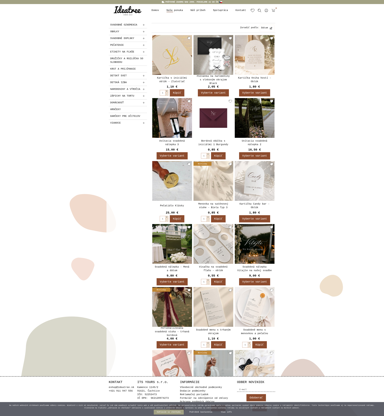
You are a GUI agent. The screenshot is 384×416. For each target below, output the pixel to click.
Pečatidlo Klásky (172, 205)
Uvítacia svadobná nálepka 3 (172, 143)
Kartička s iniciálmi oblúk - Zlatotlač (172, 80)
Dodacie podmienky (193, 391)
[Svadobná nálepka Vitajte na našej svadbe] (254, 244)
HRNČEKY (115, 109)
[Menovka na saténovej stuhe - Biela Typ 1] (213, 370)
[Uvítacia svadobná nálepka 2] (254, 118)
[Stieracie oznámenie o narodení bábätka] (172, 370)
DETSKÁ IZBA (118, 82)
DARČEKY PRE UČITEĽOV (125, 116)
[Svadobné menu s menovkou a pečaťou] (254, 307)
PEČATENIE (117, 45)
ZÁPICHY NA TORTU (122, 96)
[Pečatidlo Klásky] (172, 181)
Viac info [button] (226, 412)
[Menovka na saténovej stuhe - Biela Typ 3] (213, 181)
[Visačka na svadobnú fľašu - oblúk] (213, 244)
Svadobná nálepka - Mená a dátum (172, 269)
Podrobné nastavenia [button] (200, 412)
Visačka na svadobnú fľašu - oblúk (213, 269)
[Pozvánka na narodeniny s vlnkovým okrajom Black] (213, 55)
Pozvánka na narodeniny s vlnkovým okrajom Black (213, 80)
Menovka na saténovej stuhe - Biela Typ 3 (213, 206)
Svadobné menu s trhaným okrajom (213, 332)
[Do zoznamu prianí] (189, 38)
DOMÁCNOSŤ (117, 102)
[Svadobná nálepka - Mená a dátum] (172, 244)
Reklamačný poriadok (194, 394)
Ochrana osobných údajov (197, 401)
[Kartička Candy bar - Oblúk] (254, 181)
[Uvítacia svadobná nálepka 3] (172, 118)
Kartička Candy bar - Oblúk (255, 206)
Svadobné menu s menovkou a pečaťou (254, 332)
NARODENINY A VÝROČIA (125, 89)
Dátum (264, 28)
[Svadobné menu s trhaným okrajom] (213, 307)
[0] (272, 13)
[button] (266, 10)
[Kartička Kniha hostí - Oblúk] (254, 55)
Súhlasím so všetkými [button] (169, 412)
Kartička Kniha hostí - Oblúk (254, 80)
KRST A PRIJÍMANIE (123, 69)
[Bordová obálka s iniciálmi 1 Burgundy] (213, 118)
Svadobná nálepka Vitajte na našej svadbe (254, 269)
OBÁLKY (114, 31)
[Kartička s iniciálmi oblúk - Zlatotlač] (172, 55)
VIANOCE (115, 123)
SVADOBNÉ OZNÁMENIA (123, 25)
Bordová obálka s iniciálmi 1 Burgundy (213, 143)
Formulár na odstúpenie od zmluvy (204, 398)
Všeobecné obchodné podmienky (201, 387)
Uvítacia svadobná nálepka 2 (254, 143)
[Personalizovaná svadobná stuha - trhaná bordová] (172, 307)
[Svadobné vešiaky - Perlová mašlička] (254, 370)
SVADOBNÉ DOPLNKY (122, 38)
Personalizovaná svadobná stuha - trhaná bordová (172, 332)
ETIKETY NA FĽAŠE (122, 52)
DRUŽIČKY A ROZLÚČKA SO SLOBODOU (126, 60)
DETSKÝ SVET (118, 75)
